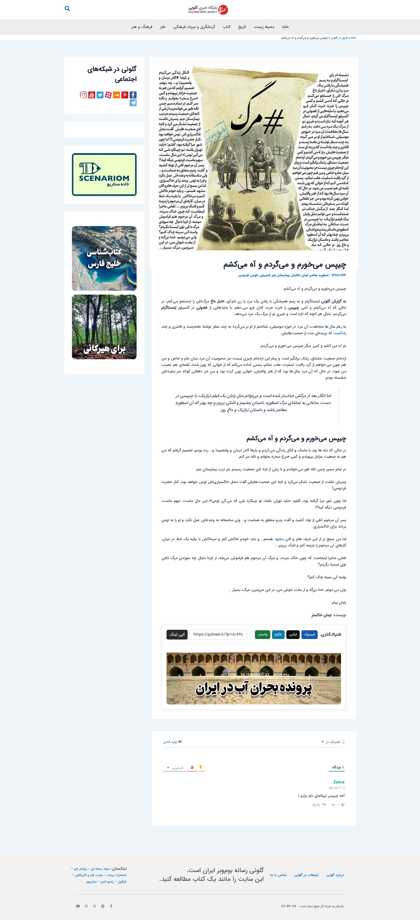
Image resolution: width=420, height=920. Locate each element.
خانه (285, 27)
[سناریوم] (104, 174)
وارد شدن (170, 742)
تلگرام (278, 634)
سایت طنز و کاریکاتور (89, 875)
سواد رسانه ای (100, 868)
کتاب (226, 27)
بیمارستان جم (281, 275)
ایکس (293, 634)
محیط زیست (264, 27)
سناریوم (92, 881)
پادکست (339, 333)
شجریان (265, 275)
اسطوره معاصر (319, 275)
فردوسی (243, 275)
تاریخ (242, 27)
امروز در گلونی (339, 37)
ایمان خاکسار (300, 275)
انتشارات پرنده (116, 875)
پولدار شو (80, 868)
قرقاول (122, 881)
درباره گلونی (335, 875)
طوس (254, 275)
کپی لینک (177, 634)
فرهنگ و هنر (141, 27)
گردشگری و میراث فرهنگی (194, 27)
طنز (163, 27)
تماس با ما (278, 875)
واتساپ (263, 634)
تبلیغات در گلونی (306, 875)
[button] (67, 10)
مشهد (279, 539)
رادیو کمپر (107, 881)
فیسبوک (309, 634)
